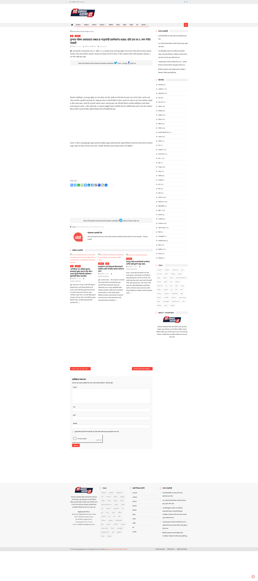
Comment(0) (103, 46)
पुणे (71, 36)
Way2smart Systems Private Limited (116, 549)
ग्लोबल (124, 25)
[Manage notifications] (253, 576)
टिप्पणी (75, 387)
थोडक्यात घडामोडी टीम (90, 46)
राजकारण (78, 25)
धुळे (159, 163)
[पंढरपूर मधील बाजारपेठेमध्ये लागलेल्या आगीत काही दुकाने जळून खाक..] (139, 254)
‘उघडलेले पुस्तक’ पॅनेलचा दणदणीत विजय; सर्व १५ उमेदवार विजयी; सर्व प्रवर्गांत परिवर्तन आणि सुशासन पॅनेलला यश (172, 63)
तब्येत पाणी (161, 154)
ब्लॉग (159, 193)
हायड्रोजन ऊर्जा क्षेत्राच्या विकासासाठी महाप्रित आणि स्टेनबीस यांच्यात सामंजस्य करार (111, 269)
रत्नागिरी (160, 219)
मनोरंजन (94, 25)
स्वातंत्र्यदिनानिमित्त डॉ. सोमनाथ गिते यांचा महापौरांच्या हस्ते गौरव (172, 37)
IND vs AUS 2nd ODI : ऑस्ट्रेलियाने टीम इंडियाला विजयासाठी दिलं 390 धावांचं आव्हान (82, 369)
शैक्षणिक (111, 25)
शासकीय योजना (162, 241)
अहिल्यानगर (161, 93)
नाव (74, 407)
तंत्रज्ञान (160, 150)
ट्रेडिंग (131, 25)
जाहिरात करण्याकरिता (182, 549)
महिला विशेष (161, 206)
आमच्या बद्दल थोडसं (160, 549)
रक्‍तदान (160, 215)
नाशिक (160, 176)
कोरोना (160, 106)
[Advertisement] (151, 11)
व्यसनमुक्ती (161, 236)
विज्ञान (159, 232)
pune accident (93, 227)
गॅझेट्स (160, 124)
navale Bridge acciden (82, 227)
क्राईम (160, 115)
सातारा (160, 254)
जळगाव (160, 137)
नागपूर (159, 167)
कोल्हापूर (160, 111)
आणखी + (143, 25)
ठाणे (159, 145)
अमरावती (160, 85)
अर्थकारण (86, 25)
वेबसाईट (75, 423)
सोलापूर (160, 258)
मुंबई (107, 264)
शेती (159, 245)
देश (137, 25)
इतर (159, 98)
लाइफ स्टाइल (161, 228)
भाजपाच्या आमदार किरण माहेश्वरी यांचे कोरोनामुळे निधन (143, 369)
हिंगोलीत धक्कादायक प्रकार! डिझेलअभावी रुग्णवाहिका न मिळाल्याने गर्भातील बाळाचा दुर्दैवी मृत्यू (172, 71)
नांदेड (159, 171)
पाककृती (160, 180)
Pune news (101, 227)
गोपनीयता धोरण (170, 549)
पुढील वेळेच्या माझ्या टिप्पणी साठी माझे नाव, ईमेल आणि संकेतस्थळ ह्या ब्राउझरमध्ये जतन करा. (97, 431)
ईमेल (74, 415)
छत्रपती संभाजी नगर (163, 132)
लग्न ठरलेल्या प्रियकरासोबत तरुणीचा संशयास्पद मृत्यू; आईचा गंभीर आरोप (173, 45)
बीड (159, 189)
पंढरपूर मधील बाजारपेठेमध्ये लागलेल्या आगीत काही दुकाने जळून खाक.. (138, 262)
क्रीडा (118, 25)
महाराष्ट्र (102, 25)
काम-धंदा (160, 102)
